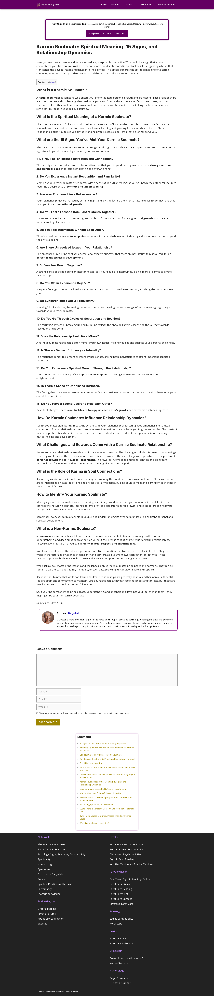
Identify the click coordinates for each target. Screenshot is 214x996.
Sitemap (42, 923)
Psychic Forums (47, 913)
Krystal (73, 613)
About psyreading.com (51, 918)
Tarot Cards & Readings (51, 849)
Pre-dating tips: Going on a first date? (97, 804)
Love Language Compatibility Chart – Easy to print (103, 789)
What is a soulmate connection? (94, 823)
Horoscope (115, 923)
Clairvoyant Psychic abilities (125, 854)
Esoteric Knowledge (49, 894)
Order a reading (166, 5)
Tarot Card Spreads (120, 899)
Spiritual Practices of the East (55, 884)
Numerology (45, 864)
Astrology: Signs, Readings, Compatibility (61, 854)
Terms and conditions (55, 991)
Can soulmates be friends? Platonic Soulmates (101, 754)
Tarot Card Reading (120, 889)
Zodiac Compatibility (121, 918)
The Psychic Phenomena (52, 844)
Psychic (115, 5)
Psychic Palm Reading (121, 859)
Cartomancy (45, 889)
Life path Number (120, 983)
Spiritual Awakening (121, 943)
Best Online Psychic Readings (126, 844)
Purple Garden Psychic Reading (107, 33)
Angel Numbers (118, 978)
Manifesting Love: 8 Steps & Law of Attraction (101, 793)
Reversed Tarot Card (121, 903)
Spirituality (44, 859)
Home (104, 5)
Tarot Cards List (118, 894)
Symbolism (44, 869)
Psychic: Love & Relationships (126, 849)
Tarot (129, 5)
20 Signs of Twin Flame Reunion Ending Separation (103, 743)
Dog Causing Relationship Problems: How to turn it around (107, 759)
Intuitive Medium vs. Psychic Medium (131, 864)
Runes (41, 879)
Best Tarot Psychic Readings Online (129, 879)
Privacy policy (72, 991)
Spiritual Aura (117, 938)
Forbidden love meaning (91, 763)
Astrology (145, 5)
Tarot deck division (120, 884)
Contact (41, 991)
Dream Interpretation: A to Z (126, 958)
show (52, 82)
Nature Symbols (118, 963)
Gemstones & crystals (50, 874)
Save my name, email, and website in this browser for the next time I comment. (85, 713)
